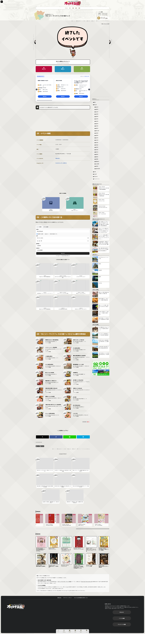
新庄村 (97, 152)
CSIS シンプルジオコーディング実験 (64, 581)
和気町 (97, 142)
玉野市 (97, 114)
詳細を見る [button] (45, 96)
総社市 (97, 121)
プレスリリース (96, 178)
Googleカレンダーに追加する (61, 162)
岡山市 (38, 446)
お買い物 (95, 176)
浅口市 (97, 140)
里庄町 (97, 147)
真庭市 (97, 135)
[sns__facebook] (56, 437)
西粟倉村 (97, 161)
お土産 (95, 174)
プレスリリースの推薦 (122, 624)
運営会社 (59, 597)
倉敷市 (97, 109)
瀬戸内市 (97, 130)
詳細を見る (58, 158)
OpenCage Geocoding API (86, 581)
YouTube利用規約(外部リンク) (81, 597)
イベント (66, 8)
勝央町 (97, 156)
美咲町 (97, 166)
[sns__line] (69, 437)
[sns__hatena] (83, 437)
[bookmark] (98, 18)
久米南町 (97, 163)
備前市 (97, 128)
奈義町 (97, 159)
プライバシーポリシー (67, 597)
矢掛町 (97, 149)
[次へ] (89, 89)
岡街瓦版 (16, 606)
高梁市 (97, 123)
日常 (95, 171)
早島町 (97, 145)
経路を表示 (63, 253)
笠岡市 (97, 116)
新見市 (97, 126)
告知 (79, 8)
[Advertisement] (63, 121)
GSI (55, 581)
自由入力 (46, 234)
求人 (70, 8)
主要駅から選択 (40, 234)
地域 (73, 8)
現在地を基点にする (53, 234)
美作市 (97, 137)
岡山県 (42, 446)
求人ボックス (87, 76)
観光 (76, 8)
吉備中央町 (98, 168)
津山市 (97, 111)
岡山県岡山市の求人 (40, 76)
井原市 (97, 118)
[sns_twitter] (42, 437)
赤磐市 (97, 133)
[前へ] (36, 89)
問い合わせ (122, 612)
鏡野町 (97, 154)
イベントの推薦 (121, 618)
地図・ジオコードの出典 (105, 23)
